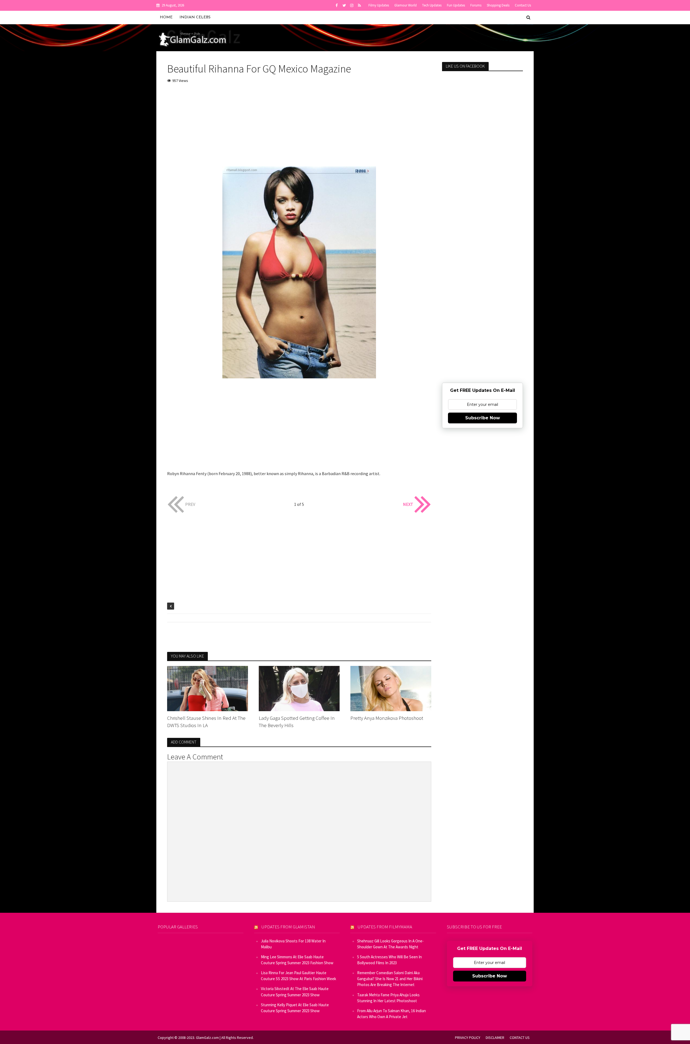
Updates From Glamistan (288, 927)
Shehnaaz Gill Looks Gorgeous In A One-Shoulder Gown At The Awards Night (390, 943)
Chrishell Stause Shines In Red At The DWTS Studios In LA (206, 721)
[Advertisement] (299, 128)
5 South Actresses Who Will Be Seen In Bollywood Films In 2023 (389, 959)
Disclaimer (495, 1037)
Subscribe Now (482, 417)
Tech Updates (431, 5)
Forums (475, 5)
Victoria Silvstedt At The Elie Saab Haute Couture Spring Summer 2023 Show (295, 991)
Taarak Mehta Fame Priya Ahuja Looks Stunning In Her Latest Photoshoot (388, 997)
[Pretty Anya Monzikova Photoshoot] (390, 688)
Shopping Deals (498, 5)
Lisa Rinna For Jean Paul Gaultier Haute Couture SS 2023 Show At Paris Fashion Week (298, 975)
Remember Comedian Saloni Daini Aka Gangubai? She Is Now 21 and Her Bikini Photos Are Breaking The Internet (390, 978)
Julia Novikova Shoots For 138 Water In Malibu (293, 943)
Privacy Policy (467, 1037)
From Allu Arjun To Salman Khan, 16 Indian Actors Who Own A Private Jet (391, 1013)
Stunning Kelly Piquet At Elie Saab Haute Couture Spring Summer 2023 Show (295, 1007)
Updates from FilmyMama (385, 927)
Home (166, 17)
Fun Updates (456, 5)
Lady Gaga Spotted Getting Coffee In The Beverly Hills (297, 721)
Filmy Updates (378, 5)
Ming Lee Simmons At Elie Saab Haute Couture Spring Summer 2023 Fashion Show (297, 959)
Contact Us (523, 5)
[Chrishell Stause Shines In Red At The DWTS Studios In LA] (207, 688)
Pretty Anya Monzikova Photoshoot (386, 718)
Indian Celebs (195, 17)
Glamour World (405, 5)
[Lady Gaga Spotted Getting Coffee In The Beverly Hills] (299, 688)
